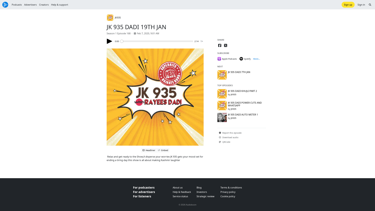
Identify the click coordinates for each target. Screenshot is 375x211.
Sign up (348, 4)
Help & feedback (182, 192)
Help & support (59, 4)
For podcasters (144, 187)
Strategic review (205, 196)
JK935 (118, 17)
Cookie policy (227, 196)
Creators (44, 4)
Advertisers (30, 4)
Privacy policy (227, 192)
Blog (199, 187)
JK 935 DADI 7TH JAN (239, 72)
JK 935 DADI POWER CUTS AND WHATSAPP (245, 104)
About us (178, 187)
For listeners (142, 196)
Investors (202, 192)
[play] (109, 41)
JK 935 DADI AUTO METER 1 (243, 114)
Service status (180, 196)
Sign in (361, 4)
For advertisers (144, 192)
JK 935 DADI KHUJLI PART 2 (242, 91)
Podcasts (17, 4)
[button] (370, 5)
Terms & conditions (231, 187)
